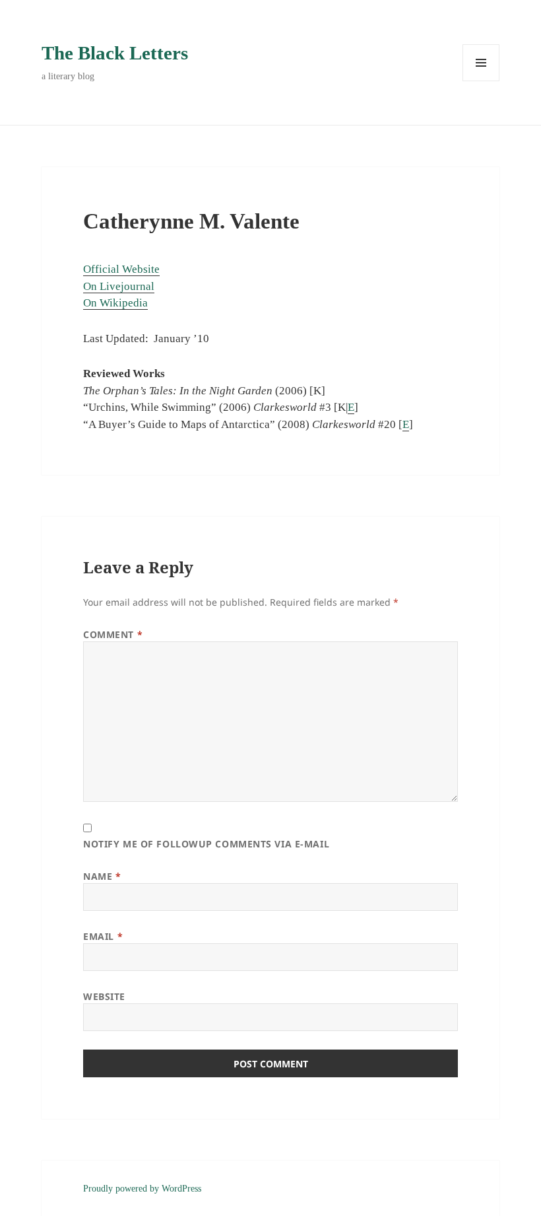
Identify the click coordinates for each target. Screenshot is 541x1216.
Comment (113, 634)
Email (103, 936)
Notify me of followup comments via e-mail (206, 844)
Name (102, 876)
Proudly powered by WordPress (142, 1189)
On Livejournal (118, 286)
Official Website (121, 269)
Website (104, 996)
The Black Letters (115, 52)
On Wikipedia (115, 303)
